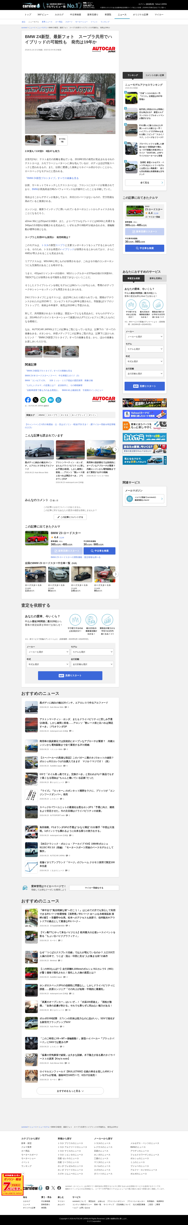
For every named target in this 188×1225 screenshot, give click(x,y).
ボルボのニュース (138, 1174)
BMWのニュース (138, 1147)
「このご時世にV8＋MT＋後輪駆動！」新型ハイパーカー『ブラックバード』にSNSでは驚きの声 (77, 1040)
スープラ (60, 245)
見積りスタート (73, 675)
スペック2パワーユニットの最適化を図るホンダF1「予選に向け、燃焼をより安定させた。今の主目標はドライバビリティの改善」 (77, 809)
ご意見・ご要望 (154, 1204)
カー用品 (25, 1151)
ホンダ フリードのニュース (70, 1170)
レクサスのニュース (103, 1147)
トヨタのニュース (102, 1143)
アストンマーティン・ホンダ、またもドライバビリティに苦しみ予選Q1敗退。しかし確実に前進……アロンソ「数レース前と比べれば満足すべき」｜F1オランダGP (70, 470)
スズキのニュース (102, 1170)
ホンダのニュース (102, 1155)
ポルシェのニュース (139, 1158)
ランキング (133, 75)
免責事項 (160, 1201)
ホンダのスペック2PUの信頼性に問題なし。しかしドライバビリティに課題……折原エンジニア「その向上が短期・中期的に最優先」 (77, 987)
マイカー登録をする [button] (94, 888)
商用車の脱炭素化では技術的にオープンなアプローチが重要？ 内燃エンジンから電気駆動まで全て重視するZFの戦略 (102, 467)
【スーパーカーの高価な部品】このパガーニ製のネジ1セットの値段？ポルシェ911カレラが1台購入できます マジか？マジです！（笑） (77, 759)
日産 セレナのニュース (68, 1158)
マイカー (159, 14)
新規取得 (149, 4)
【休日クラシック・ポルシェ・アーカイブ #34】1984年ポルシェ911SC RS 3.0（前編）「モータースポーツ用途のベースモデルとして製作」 (77, 847)
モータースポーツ (29, 1155)
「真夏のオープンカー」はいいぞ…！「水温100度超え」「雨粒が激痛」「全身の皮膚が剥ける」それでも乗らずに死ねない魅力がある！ (76, 1004)
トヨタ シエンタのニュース (70, 1155)
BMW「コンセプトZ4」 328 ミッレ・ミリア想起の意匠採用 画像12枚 (59, 380)
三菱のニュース (101, 1158)
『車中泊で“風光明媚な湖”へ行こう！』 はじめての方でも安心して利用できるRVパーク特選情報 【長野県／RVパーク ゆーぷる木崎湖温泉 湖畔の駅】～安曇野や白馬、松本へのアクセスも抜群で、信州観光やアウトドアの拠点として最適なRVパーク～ (77, 916)
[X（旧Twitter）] (53, 1187)
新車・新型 (26, 1143)
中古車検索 (75, 14)
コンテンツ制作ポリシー (82, 1204)
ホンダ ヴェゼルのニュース (70, 1166)
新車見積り (92, 14)
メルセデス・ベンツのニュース (144, 1143)
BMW (35, 189)
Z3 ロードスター (154, 208)
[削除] (23, 1173)
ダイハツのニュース (103, 1174)
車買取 (108, 14)
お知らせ (101, 1201)
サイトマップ (109, 1204)
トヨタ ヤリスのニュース (69, 1151)
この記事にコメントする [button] (72, 517)
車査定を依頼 (133, 278)
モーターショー (28, 1158)
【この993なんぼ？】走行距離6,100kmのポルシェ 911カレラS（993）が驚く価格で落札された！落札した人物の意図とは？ (77, 971)
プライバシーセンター (136, 1201)
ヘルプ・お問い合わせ (81, 1208)
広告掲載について (123, 1204)
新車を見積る (156, 278)
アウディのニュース (139, 1151)
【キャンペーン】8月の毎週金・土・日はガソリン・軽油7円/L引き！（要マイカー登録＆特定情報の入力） (70, 426)
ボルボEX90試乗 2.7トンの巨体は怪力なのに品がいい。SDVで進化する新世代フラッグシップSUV (77, 1020)
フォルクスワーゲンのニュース (144, 1155)
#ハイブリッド (78, 415)
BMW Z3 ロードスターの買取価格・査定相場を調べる (76, 557)
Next (116, 450)
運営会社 (91, 1201)
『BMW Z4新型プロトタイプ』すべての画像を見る (52, 178)
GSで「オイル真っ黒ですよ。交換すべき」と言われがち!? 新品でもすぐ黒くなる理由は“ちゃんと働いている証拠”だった (77, 776)
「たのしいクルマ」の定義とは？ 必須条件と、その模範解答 (54, 385)
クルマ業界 (26, 1147)
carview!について (79, 1201)
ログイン (142, 4)
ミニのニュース (137, 1162)
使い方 (55, 500)
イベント (25, 1162)
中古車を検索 (102, 550)
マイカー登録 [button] (154, 217)
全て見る (62, 140)
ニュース (122, 14)
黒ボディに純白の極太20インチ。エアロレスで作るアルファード (39, 465)
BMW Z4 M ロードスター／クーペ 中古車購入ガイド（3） (52, 375)
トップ (28, 14)
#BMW (41, 415)
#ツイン (92, 415)
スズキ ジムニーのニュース (70, 1174)
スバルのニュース (102, 1166)
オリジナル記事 (140, 14)
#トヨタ (64, 415)
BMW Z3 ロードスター (66, 533)
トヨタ (44, 245)
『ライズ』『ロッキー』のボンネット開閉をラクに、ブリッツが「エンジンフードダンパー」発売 (77, 792)
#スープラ (53, 415)
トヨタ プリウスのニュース (70, 1143)
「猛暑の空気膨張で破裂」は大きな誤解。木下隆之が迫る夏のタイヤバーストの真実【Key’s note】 (77, 1057)
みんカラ (61, 1204)
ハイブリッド (67, 249)
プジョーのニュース (139, 1166)
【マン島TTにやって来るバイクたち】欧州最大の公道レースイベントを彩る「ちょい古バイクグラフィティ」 (77, 934)
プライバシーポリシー (116, 1201)
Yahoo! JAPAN (161, 4)
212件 (61, 538)
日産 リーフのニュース (68, 1162)
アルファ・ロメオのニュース (143, 1170)
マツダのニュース (102, 1162)
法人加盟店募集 (139, 1204)
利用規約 (150, 1201)
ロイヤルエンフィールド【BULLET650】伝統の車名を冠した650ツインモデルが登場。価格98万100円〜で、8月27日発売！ (77, 1073)
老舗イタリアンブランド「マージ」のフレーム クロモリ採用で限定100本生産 (77, 864)
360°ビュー (42, 14)
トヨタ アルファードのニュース (72, 1147)
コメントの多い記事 (155, 75)
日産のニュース (101, 1151)
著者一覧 (97, 1204)
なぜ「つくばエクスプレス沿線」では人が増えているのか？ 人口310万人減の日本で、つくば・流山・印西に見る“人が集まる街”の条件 (77, 954)
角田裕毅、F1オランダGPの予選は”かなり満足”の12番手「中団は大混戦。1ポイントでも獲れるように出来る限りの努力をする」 (77, 829)
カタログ (59, 14)
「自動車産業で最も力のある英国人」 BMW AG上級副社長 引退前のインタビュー (64, 390)
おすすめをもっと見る (68, 1091)
